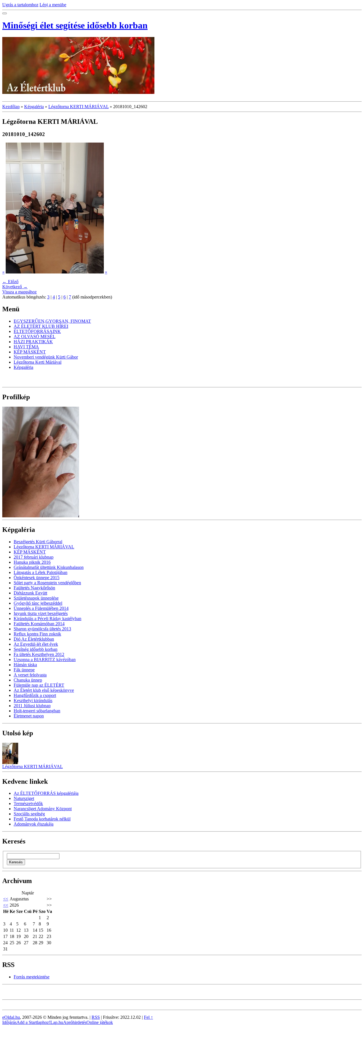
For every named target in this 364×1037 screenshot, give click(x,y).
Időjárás (9, 1022)
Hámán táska (25, 664)
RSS (96, 1017)
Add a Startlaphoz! (33, 1022)
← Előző (10, 281)
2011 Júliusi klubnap (32, 705)
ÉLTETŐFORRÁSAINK (37, 331)
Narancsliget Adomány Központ (43, 808)
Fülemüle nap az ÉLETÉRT (39, 685)
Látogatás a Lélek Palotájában (40, 572)
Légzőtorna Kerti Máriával (37, 362)
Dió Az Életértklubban (34, 639)
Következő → (15, 286)
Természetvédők (28, 803)
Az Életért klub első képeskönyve (44, 690)
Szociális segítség (29, 813)
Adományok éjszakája (33, 824)
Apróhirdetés (74, 1022)
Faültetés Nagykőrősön (34, 587)
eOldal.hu (11, 1017)
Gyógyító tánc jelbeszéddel (38, 603)
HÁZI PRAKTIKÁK (33, 341)
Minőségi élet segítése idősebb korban (75, 25)
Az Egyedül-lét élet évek (36, 644)
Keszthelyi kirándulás (33, 700)
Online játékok (99, 1022)
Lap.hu (56, 1022)
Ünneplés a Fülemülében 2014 (41, 608)
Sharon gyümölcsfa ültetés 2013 (42, 628)
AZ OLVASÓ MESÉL (34, 336)
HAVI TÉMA (26, 346)
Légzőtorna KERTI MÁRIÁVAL (78, 106)
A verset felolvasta (30, 674)
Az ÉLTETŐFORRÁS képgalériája (46, 793)
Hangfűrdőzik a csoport (35, 695)
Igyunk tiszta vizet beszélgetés (41, 613)
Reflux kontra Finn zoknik (37, 633)
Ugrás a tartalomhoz (20, 4)
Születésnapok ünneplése (36, 598)
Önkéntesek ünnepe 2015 (36, 577)
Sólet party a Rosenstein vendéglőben (47, 582)
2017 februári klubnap (33, 557)
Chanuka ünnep (28, 680)
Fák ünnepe (24, 669)
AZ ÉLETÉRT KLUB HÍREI (41, 326)
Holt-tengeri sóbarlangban (37, 710)
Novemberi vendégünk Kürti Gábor (46, 357)
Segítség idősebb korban (35, 649)
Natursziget (24, 798)
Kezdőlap (11, 106)
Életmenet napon (29, 715)
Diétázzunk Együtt (30, 592)
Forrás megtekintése (31, 976)
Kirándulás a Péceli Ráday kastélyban (47, 618)
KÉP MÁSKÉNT (30, 351)
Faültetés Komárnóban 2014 (39, 623)
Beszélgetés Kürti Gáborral (38, 541)
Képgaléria (34, 106)
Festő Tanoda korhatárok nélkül (42, 818)
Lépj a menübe (53, 4)
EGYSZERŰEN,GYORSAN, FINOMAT (52, 321)
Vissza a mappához (19, 291)
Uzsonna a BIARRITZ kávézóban (45, 659)
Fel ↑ (148, 1017)
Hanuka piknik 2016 (32, 562)
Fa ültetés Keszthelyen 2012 (39, 654)
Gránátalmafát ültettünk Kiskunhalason (49, 567)
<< (5, 898)
